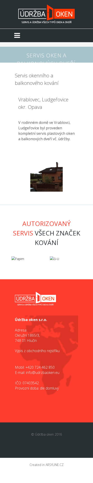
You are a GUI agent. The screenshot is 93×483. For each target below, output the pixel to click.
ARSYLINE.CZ (55, 465)
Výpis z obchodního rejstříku (37, 350)
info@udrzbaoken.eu (42, 372)
